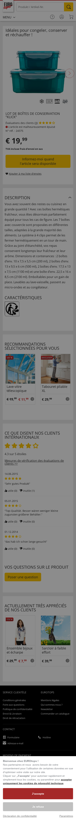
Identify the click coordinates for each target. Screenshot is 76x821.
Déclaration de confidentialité (20, 815)
